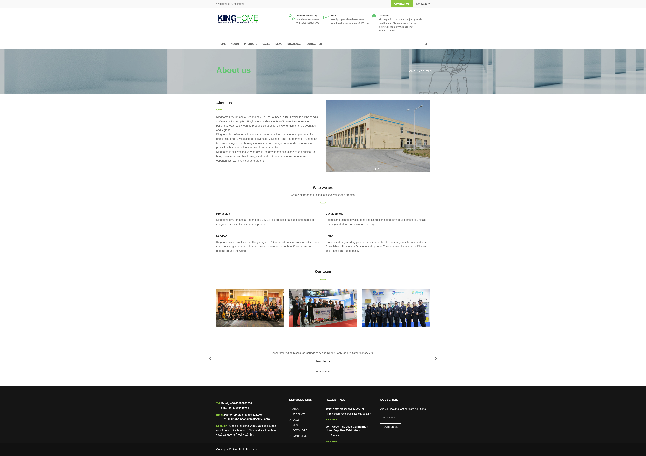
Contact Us (401, 3)
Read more (331, 419)
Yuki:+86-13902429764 (307, 23)
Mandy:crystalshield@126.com (347, 19)
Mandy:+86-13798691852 (309, 19)
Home (222, 43)
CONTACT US (314, 43)
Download (294, 43)
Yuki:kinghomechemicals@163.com (350, 23)
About (235, 43)
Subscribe (391, 427)
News (278, 43)
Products (250, 43)
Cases (266, 43)
